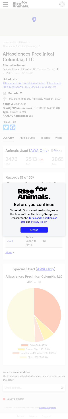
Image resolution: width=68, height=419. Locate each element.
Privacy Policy (39, 221)
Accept (34, 229)
